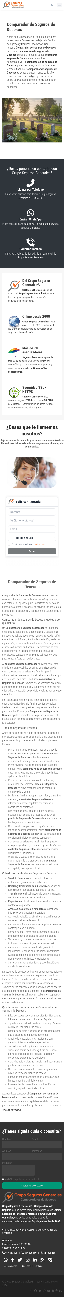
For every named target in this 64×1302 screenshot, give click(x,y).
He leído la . (22, 1179)
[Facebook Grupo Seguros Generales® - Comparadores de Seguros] (12, 1260)
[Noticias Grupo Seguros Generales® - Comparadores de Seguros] (42, 1260)
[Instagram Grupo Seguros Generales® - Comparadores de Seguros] (27, 1260)
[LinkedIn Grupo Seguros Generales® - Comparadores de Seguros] (35, 1260)
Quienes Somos (10, 1266)
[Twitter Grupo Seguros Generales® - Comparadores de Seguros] (20, 1260)
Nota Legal (26, 1266)
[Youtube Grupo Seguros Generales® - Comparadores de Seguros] (48, 1290)
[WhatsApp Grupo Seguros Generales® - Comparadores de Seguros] (5, 1260)
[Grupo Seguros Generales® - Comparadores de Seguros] (13, 6)
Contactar (39, 1266)
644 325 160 (30, 1252)
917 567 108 (11, 1252)
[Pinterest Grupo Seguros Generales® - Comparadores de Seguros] (57, 1290)
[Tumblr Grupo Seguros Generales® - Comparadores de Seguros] (53, 1290)
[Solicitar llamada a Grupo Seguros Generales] (50, 1260)
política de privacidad (27, 1179)
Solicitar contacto (32, 1185)
